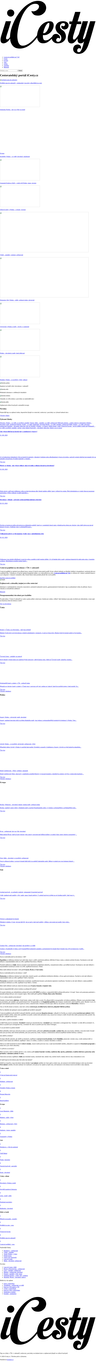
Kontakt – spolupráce (10, 1294)
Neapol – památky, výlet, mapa (13, 1274)
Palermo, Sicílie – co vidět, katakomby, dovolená (30, 424)
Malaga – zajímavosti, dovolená (13, 1272)
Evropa (6, 60)
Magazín (6, 67)
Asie (5, 62)
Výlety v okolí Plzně (10, 1288)
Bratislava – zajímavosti (11, 1251)
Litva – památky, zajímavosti (12, 1270)
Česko (6, 59)
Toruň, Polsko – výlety (10, 1254)
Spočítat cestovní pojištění (7, 578)
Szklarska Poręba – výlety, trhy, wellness (16, 1275)
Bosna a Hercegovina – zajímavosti (14, 1269)
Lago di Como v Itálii (10, 1267)
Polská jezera (8, 1256)
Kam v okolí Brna (9, 1283)
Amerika (6, 65)
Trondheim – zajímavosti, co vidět (14, 1285)
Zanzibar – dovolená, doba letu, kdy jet (18, 426)
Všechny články (5, 415)
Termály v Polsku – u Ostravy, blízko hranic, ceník (46, 426)
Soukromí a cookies (9, 1292)
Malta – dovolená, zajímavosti (12, 1261)
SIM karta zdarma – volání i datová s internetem (71, 423)
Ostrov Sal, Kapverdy (10, 1257)
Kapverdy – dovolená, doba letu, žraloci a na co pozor (46, 428)
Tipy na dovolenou (5, 604)
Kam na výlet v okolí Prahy (12, 1290)
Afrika (6, 64)
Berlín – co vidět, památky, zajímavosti (57, 424)
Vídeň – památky (9, 1252)
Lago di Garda (8, 1259)
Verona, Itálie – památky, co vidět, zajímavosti (43, 423)
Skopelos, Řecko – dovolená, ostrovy (15, 1277)
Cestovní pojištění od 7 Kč (12, 57)
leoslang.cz (10, 1359)
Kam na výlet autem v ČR (11, 1287)
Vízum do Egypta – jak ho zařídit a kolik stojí (74, 426)
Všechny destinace (5, 691)
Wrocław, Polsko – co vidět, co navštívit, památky (15, 423)
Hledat (20, 70)
